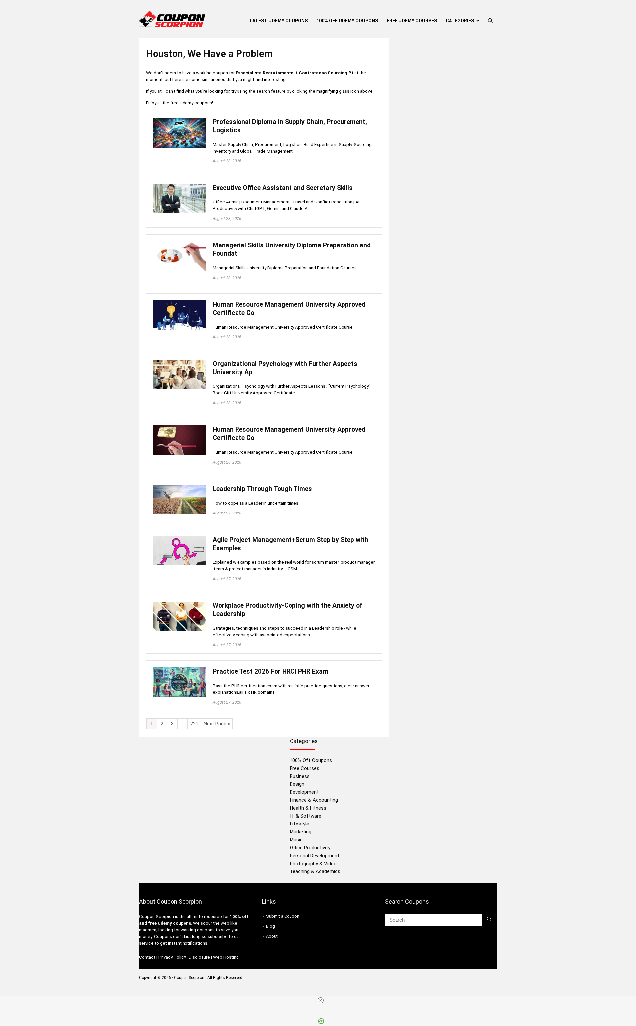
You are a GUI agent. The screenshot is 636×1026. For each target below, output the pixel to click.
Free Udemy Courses (412, 20)
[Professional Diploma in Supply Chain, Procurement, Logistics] (179, 121)
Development (304, 792)
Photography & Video (313, 864)
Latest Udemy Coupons (279, 20)
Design (297, 784)
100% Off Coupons (311, 760)
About (272, 936)
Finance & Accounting (314, 800)
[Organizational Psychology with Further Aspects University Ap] (179, 363)
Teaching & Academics (315, 871)
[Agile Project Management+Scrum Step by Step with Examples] (179, 539)
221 (194, 724)
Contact (147, 957)
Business (300, 776)
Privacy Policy (172, 957)
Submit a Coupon (282, 916)
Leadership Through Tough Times (262, 489)
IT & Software (305, 816)
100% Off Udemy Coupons (347, 20)
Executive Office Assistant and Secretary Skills (283, 188)
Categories (460, 20)
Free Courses (304, 768)
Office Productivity (310, 848)
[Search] (489, 920)
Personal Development (314, 856)
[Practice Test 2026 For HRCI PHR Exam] (179, 670)
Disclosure (199, 957)
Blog (270, 926)
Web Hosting (226, 957)
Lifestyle (299, 824)
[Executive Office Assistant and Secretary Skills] (179, 187)
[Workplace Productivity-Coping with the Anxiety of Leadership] (179, 604)
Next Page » (217, 724)
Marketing (300, 832)
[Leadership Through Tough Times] (179, 488)
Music (296, 840)
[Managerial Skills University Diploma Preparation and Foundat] (179, 244)
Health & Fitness (308, 808)
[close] (321, 1000)
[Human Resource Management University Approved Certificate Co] (179, 303)
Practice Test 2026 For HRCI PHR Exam (270, 671)
